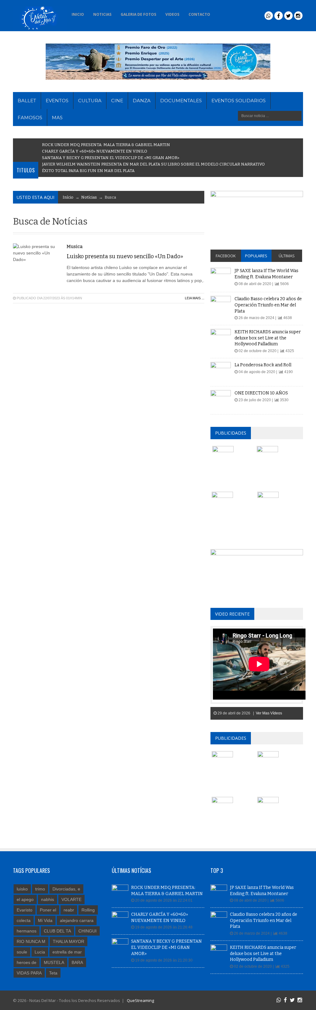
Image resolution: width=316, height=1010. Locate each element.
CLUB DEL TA (57, 930)
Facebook (226, 256)
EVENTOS (57, 100)
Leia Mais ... (194, 298)
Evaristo (24, 909)
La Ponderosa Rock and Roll (263, 365)
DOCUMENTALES (181, 100)
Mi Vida (45, 920)
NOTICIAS (102, 14)
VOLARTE (71, 899)
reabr (69, 909)
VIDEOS (172, 14)
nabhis (47, 899)
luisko (22, 888)
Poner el (48, 909)
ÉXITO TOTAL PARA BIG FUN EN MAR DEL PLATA (88, 170)
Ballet (27, 100)
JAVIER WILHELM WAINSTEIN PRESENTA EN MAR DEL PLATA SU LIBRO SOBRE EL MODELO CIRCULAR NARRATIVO (153, 164)
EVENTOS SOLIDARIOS (238, 100)
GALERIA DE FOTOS (138, 14)
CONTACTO (199, 14)
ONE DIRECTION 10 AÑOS (261, 393)
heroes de (26, 962)
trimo (40, 888)
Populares (256, 256)
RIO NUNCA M (31, 941)
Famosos (30, 117)
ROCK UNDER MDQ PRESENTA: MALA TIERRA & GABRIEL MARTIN (106, 144)
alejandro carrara (77, 920)
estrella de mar (67, 951)
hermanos (26, 930)
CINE (117, 100)
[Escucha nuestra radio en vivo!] (223, 12)
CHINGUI (87, 930)
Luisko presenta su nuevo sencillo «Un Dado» (125, 256)
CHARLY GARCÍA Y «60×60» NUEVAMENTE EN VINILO (94, 151)
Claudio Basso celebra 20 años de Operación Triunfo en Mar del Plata (268, 305)
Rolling (88, 909)
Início (68, 197)
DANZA (142, 100)
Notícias (89, 197)
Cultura (90, 100)
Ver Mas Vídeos (269, 713)
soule (22, 951)
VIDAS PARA (29, 972)
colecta (24, 920)
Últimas (287, 256)
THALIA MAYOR (68, 941)
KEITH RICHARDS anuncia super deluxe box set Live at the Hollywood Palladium (268, 338)
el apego (25, 899)
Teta (53, 972)
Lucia (40, 951)
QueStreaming (140, 1000)
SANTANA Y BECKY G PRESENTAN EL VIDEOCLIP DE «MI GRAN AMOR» (110, 157)
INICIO (78, 14)
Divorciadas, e (66, 888)
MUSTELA (54, 962)
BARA (77, 962)
